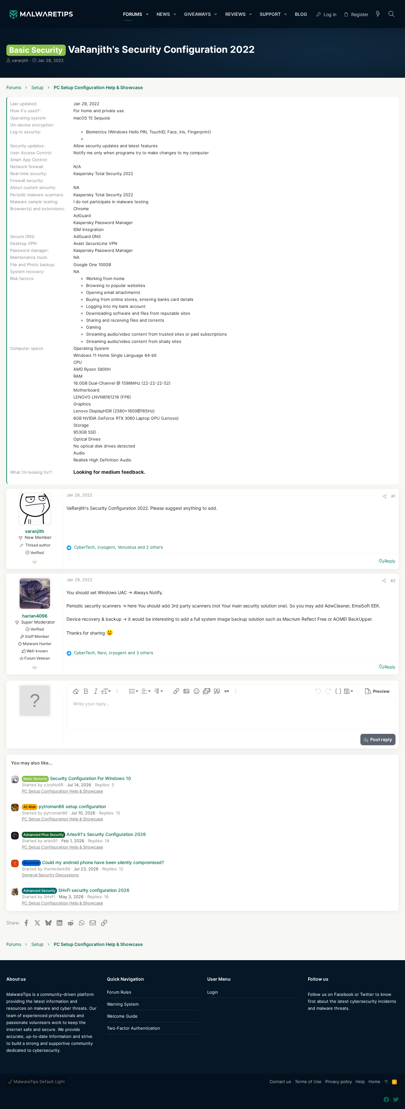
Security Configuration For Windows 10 (77, 778)
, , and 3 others (113, 652)
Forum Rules (119, 992)
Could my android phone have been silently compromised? (93, 862)
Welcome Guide (122, 1016)
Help (360, 1081)
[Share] (384, 496)
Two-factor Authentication (133, 1028)
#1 (393, 496)
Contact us (280, 1081)
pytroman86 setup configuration (64, 806)
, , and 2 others (118, 547)
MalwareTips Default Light (38, 1081)
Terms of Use (308, 1081)
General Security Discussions (50, 874)
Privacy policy (338, 1081)
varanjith (20, 60)
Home (374, 1081)
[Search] (391, 14)
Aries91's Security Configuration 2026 (84, 834)
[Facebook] (311, 1021)
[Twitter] (320, 1021)
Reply (389, 561)
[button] (147, 14)
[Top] (386, 1082)
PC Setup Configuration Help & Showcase (62, 791)
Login (212, 992)
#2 (393, 580)
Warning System (123, 1004)
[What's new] (378, 14)
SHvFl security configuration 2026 (76, 890)
